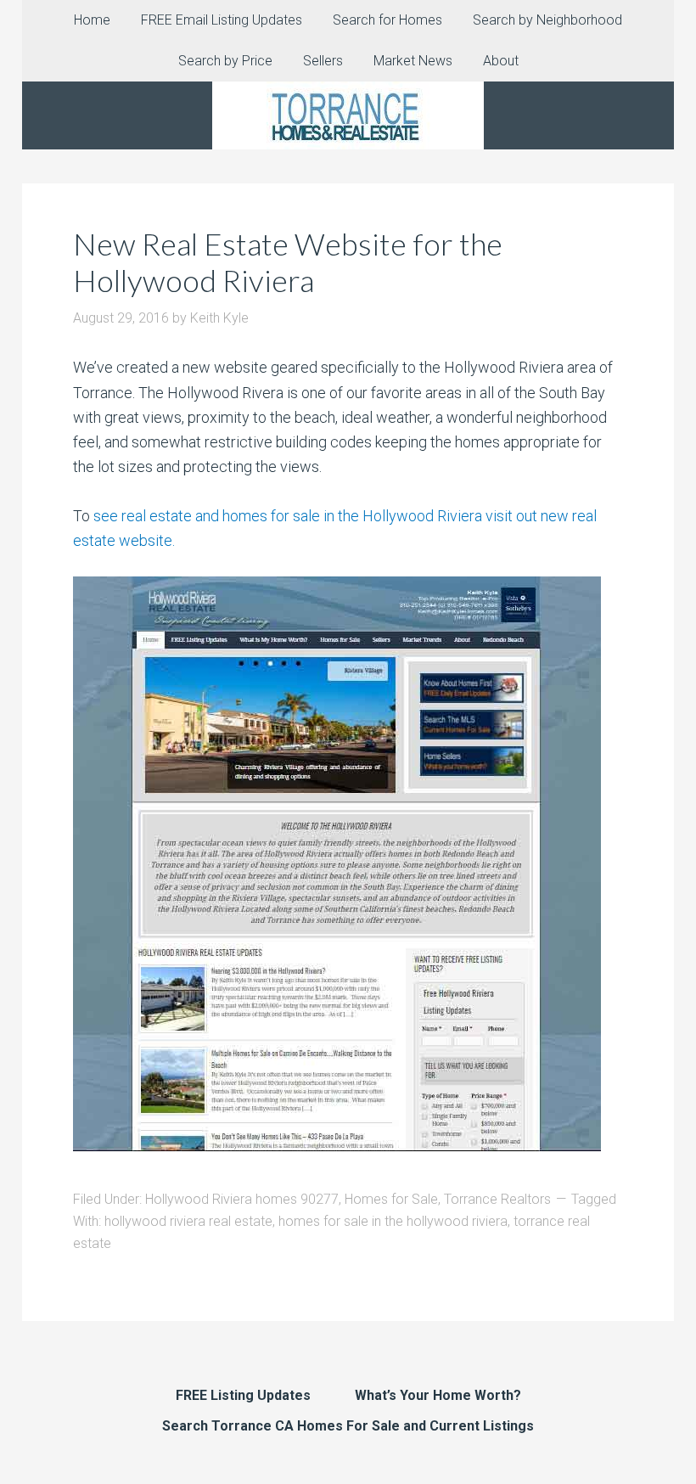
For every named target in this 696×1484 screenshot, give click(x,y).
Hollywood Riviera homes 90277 (242, 1199)
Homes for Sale (391, 1199)
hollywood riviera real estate (188, 1221)
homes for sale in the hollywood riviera (393, 1221)
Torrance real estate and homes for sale (348, 115)
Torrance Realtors (497, 1199)
